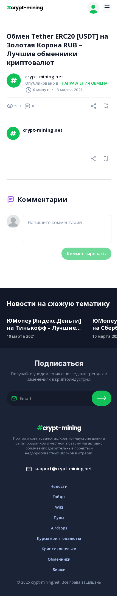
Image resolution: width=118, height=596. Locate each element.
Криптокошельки (59, 548)
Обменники (59, 559)
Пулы (59, 517)
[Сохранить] (105, 106)
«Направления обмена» (84, 83)
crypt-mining (25, 7)
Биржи (59, 569)
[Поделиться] (93, 106)
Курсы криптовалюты (59, 538)
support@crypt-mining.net (63, 469)
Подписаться (101, 398)
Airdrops (59, 528)
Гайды (59, 496)
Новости (59, 486)
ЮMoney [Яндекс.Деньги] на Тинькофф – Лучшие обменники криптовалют (45, 324)
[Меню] (107, 7)
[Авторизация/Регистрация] (93, 8)
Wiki (59, 507)
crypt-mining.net (44, 77)
